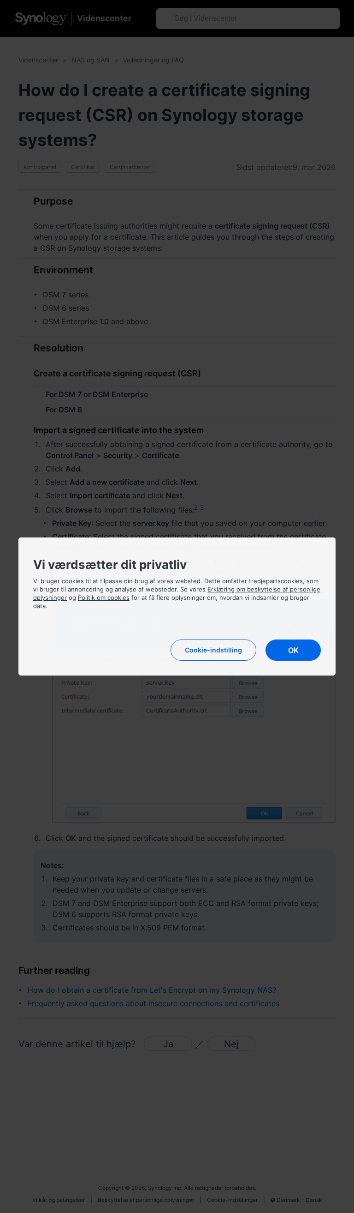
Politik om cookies (104, 597)
